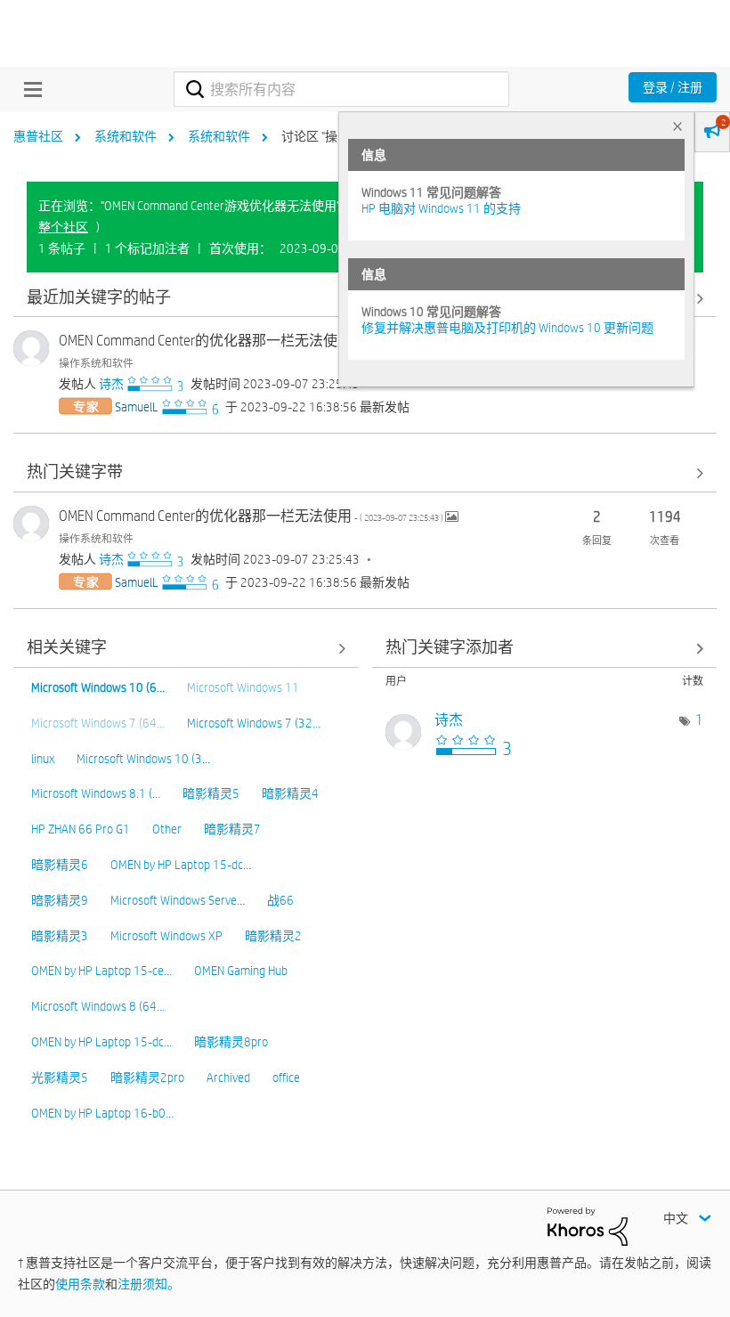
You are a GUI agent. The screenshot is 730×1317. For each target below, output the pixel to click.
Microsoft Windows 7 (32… (253, 723)
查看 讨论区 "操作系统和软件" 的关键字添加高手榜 (545, 648)
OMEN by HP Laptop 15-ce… (101, 971)
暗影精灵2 (273, 936)
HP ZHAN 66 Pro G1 (80, 829)
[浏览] (28, 89)
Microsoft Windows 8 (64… (98, 1006)
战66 (280, 900)
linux (42, 759)
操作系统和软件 (96, 362)
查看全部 (365, 473)
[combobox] (341, 89)
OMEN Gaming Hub (241, 971)
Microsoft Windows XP (166, 936)
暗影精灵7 (232, 829)
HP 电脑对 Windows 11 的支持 (441, 208)
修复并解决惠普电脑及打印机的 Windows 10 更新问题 (507, 328)
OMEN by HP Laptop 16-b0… (102, 1113)
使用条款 (80, 1284)
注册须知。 (149, 1284)
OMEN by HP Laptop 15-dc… (180, 865)
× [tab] (677, 126)
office (286, 1077)
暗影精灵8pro (231, 1042)
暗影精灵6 (59, 865)
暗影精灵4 (290, 793)
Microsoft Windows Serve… (177, 900)
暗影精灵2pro (147, 1077)
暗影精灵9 (59, 900)
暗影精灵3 (59, 936)
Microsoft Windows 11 (243, 687)
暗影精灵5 (210, 793)
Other (167, 829)
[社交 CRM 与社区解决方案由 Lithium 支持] (588, 1225)
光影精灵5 (59, 1077)
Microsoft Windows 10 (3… (143, 759)
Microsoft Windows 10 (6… (98, 687)
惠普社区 (38, 136)
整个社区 (63, 227)
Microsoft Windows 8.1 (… (95, 793)
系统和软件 (125, 136)
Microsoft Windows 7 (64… (98, 723)
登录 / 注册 (672, 87)
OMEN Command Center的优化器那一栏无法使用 (252, 340)
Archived (228, 1077)
